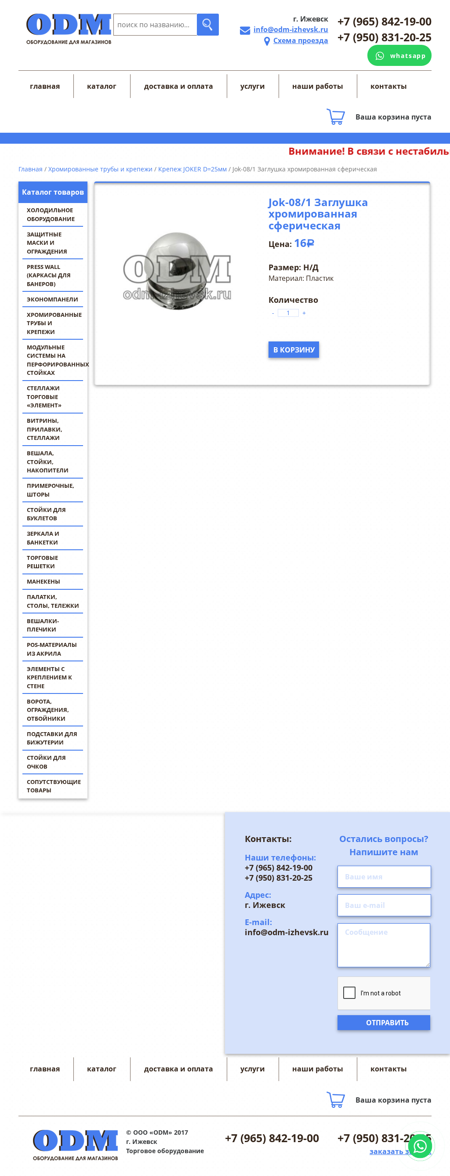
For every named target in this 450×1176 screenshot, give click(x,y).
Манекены (43, 581)
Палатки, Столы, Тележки (53, 601)
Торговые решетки (42, 562)
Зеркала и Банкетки (43, 538)
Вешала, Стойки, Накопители (48, 461)
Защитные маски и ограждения (47, 242)
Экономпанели (52, 299)
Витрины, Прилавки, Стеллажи (44, 429)
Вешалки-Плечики (43, 625)
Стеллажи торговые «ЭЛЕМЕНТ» (44, 396)
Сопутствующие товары (54, 786)
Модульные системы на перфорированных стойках (57, 360)
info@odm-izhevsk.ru (291, 29)
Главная (45, 86)
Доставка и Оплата (178, 86)
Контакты (388, 86)
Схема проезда (300, 40)
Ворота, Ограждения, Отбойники (48, 709)
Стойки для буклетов (46, 514)
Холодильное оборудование (51, 214)
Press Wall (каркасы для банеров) (49, 275)
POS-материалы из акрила (52, 649)
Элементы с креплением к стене (49, 677)
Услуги (252, 86)
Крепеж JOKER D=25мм (192, 169)
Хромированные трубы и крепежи (54, 323)
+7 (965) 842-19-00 (385, 21)
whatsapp (408, 55)
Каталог (101, 86)
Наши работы (317, 86)
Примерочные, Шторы (50, 490)
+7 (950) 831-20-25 (385, 36)
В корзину (294, 350)
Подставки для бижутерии (52, 738)
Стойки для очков (46, 762)
